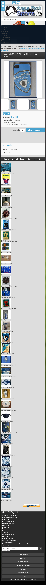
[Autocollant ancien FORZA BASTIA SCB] (6, 337)
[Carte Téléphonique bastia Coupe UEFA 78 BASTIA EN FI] (6, 190)
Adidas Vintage (6, 37)
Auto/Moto (4, 31)
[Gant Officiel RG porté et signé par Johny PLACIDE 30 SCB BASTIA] (6, 449)
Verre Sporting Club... (8, 331)
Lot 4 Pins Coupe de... (8, 252)
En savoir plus (7, 145)
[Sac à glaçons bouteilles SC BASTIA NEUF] (6, 314)
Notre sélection (7, 531)
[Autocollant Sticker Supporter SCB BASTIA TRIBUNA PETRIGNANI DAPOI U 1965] (6, 472)
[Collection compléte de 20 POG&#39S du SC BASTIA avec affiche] (6, 269)
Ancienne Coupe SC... (8, 207)
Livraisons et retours (8, 521)
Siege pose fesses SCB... (9, 365)
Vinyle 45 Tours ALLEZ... (9, 173)
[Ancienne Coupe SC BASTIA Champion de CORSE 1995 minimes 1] (6, 201)
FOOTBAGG (5, 43)
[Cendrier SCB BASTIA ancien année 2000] (6, 404)
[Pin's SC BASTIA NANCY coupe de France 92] (6, 303)
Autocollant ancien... (7, 342)
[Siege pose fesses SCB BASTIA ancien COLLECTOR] (6, 359)
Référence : (6, 117)
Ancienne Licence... (7, 263)
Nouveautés (6, 529)
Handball (4, 35)
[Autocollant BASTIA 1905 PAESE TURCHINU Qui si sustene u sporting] (6, 382)
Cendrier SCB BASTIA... (9, 410)
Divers (3, 41)
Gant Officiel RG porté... (8, 455)
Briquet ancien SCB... (8, 399)
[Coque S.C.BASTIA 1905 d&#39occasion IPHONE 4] (13, 104)
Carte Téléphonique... (8, 196)
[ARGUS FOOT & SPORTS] (23, 11)
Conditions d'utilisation (23, 565)
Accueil (3, 46)
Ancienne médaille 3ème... (9, 218)
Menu (3, 26)
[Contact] (3, 5)
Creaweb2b (32, 579)
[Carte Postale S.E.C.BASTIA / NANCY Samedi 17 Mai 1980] (6, 179)
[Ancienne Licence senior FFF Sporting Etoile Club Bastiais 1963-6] (6, 258)
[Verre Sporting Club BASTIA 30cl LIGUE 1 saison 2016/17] (6, 325)
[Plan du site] (3, 9)
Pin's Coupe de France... (9, 241)
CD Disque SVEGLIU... (8, 444)
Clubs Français (22, 46)
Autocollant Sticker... (7, 466)
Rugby (3, 30)
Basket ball (4, 33)
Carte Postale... (6, 185)
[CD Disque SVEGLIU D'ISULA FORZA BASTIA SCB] (6, 438)
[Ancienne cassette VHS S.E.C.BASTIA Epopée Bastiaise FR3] (6, 224)
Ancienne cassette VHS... (9, 230)
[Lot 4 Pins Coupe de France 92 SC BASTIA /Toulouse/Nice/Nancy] (6, 247)
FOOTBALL (4, 28)
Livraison (23, 558)
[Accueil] (3, 2)
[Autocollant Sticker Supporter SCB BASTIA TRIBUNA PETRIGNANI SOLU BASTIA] (6, 461)
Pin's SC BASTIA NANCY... (9, 309)
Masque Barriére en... (8, 421)
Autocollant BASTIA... (8, 387)
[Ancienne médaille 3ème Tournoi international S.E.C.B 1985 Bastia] (6, 213)
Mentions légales (7, 538)
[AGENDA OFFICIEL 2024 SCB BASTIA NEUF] (6, 427)
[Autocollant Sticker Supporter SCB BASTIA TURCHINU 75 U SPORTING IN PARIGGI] (6, 483)
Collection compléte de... (9, 275)
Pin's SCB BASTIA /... (8, 354)
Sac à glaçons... (6, 320)
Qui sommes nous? (23, 572)
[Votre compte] (14, 2)
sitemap (23, 576)
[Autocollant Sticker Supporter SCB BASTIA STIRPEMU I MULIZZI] (6, 495)
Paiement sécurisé (8, 523)
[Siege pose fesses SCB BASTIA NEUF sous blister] (6, 371)
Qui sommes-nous (8, 534)
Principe (5, 536)
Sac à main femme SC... (9, 297)
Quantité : (16, 130)
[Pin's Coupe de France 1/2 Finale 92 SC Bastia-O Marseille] (6, 235)
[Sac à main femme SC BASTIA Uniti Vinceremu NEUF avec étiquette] (6, 292)
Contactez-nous (7, 542)
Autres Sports (5, 39)
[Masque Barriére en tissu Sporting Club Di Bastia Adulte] (6, 416)
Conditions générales (9, 540)
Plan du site (6, 525)
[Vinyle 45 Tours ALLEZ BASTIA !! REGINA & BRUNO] (6, 168)
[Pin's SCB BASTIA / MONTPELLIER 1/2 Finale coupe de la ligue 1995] (6, 348)
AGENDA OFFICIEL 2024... (10, 433)
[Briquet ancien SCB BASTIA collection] (6, 393)
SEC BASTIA (33, 46)
